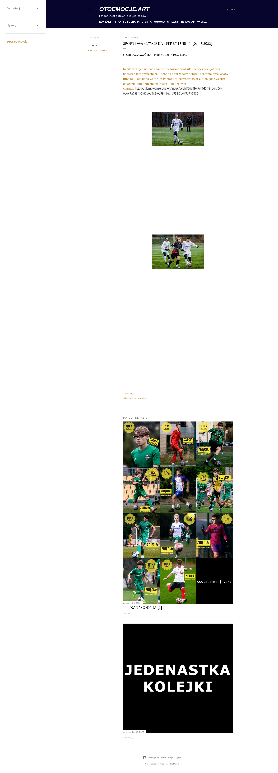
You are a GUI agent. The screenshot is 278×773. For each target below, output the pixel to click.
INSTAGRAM (188, 21)
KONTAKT (105, 21)
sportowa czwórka (98, 50)
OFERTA (146, 21)
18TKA (117, 21)
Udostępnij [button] (94, 37)
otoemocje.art (124, 9)
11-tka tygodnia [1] (142, 607)
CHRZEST (173, 21)
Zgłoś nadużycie (16, 41)
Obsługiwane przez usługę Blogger (164, 757)
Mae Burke (174, 764)
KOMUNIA (159, 21)
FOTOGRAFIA (131, 21)
